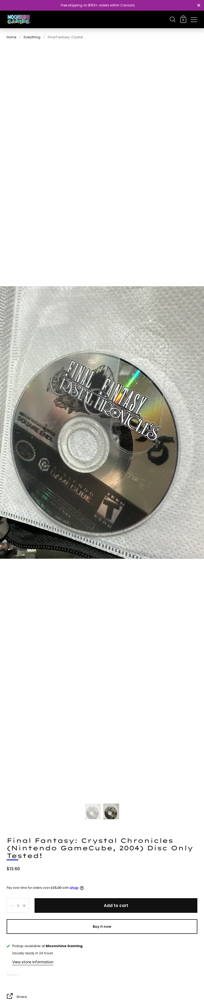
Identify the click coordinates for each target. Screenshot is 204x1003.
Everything (32, 37)
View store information (32, 962)
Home (11, 37)
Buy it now (102, 926)
